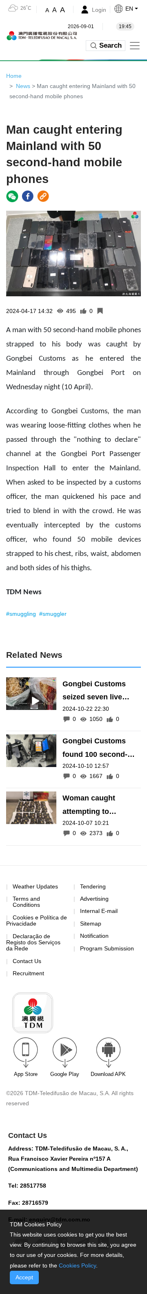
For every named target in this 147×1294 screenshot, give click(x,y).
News (23, 86)
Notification (94, 935)
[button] (130, 8)
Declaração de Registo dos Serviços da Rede (33, 942)
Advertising (94, 898)
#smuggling (22, 614)
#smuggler (53, 614)
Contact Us (27, 961)
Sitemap (90, 923)
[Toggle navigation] (135, 46)
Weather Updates (35, 886)
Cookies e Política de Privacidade (36, 920)
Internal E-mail (99, 911)
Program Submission (107, 948)
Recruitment (28, 973)
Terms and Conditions (26, 902)
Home (14, 76)
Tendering (93, 886)
